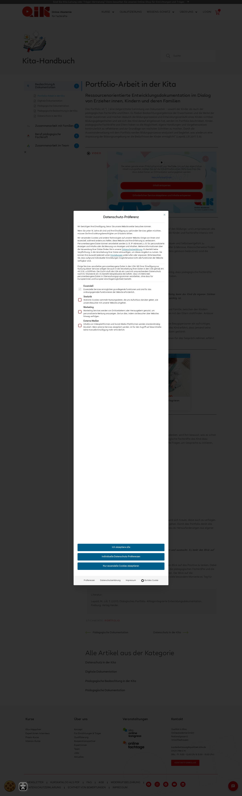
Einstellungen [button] (116, 255)
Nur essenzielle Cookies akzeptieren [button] (121, 566)
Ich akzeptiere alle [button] (121, 547)
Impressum (131, 580)
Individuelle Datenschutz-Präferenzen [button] (121, 557)
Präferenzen (89, 580)
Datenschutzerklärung (132, 249)
